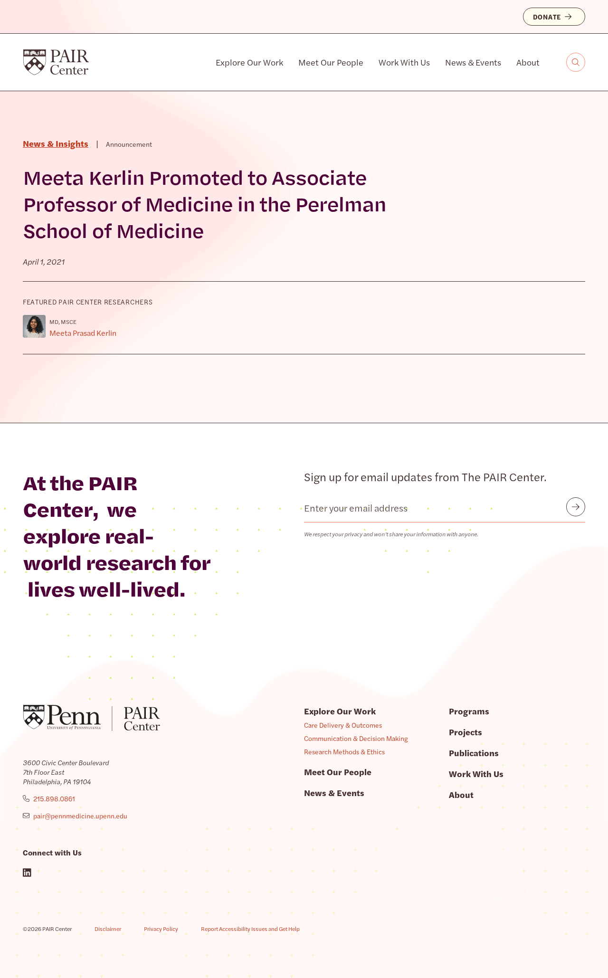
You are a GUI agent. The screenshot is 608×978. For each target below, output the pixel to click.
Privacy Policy (161, 928)
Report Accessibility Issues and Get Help (250, 928)
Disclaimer (108, 928)
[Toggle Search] (575, 62)
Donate (547, 16)
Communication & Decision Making (356, 738)
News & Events (473, 62)
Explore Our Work (249, 62)
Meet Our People (330, 62)
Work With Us (404, 62)
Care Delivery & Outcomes (343, 725)
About (528, 62)
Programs (469, 711)
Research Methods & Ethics (344, 751)
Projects (465, 732)
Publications (474, 753)
